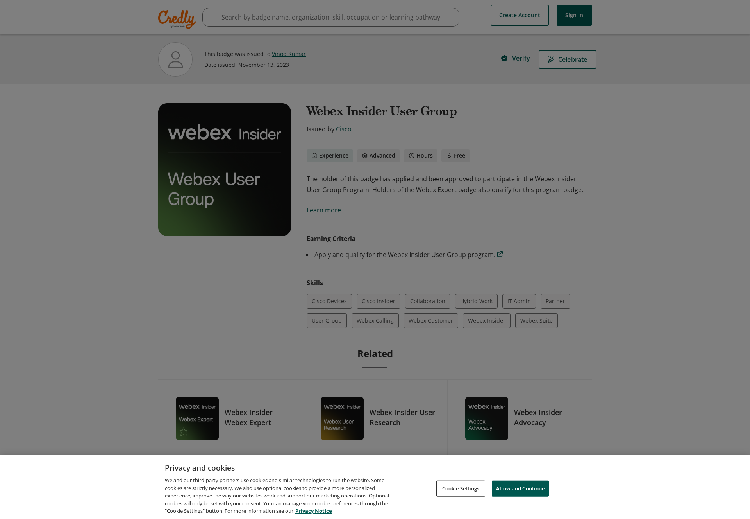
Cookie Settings (461, 488)
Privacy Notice (313, 510)
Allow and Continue (520, 488)
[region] (375, 487)
